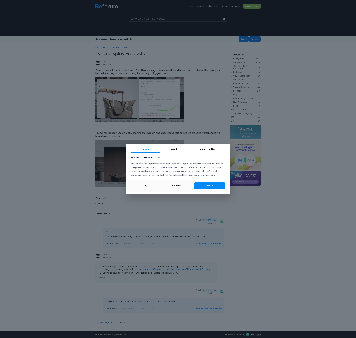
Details (175, 149)
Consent (145, 149)
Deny (144, 185)
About (207, 149)
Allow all (209, 185)
